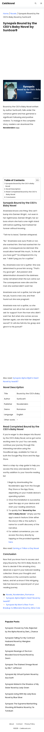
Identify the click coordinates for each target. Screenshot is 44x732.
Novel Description (13, 189)
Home (5, 13)
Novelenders (18, 594)
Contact (19, 724)
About (11, 724)
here (11, 542)
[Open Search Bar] (35, 3)
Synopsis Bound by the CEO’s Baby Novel (19, 184)
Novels (13, 13)
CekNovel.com (25, 728)
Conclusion (10, 197)
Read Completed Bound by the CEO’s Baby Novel (21, 193)
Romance (29, 594)
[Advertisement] (22, 54)
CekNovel (8, 3)
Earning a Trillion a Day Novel (26, 548)
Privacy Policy (30, 724)
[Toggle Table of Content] (36, 180)
